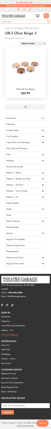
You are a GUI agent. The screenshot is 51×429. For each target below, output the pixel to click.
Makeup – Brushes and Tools (25, 179)
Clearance (10, 124)
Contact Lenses (25, 130)
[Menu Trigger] (46, 15)
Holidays (25, 160)
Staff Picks (5, 349)
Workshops (5, 354)
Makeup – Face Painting (25, 191)
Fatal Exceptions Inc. (25, 425)
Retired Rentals (12, 227)
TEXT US (42, 423)
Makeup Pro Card (8, 373)
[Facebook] (18, 9)
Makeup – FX (25, 197)
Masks (25, 209)
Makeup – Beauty (25, 172)
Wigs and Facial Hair (25, 263)
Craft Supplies (25, 136)
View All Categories (9, 334)
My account (6, 363)
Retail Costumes (25, 221)
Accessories (25, 118)
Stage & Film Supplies (15, 239)
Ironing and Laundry (14, 166)
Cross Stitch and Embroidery (25, 142)
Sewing (25, 233)
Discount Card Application (12, 382)
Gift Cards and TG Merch (16, 148)
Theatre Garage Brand (15, 245)
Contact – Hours (8, 358)
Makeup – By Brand (25, 185)
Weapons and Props (25, 257)
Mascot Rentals (12, 203)
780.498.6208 (25, 2)
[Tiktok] (30, 9)
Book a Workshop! (9, 391)
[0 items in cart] (25, 106)
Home (7, 28)
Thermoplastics (12, 251)
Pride (8, 215)
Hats (25, 154)
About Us (5, 345)
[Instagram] (24, 9)
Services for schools (9, 378)
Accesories (5, 316)
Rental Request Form (9, 387)
